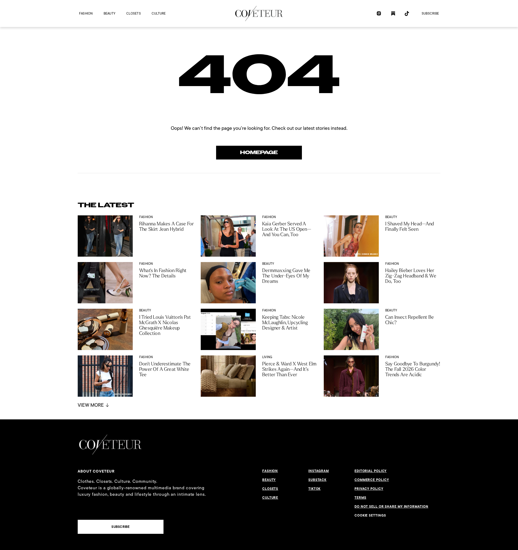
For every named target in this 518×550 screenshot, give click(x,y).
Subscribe (430, 13)
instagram (318, 470)
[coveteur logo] (259, 13)
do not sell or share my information (391, 506)
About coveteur (96, 471)
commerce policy (372, 479)
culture (159, 13)
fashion (86, 13)
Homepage (259, 152)
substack (317, 479)
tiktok (314, 488)
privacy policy (369, 488)
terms (360, 497)
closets (133, 13)
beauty (109, 13)
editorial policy (371, 470)
